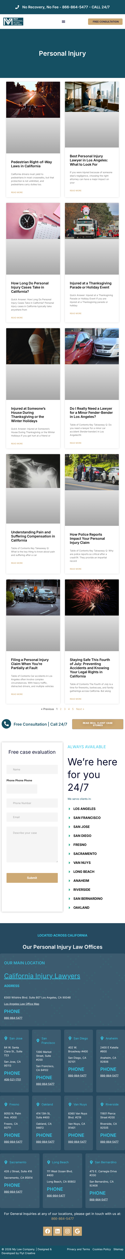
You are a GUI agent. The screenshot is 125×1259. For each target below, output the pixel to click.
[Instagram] (67, 1231)
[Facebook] (47, 1231)
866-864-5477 (13, 1018)
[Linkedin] (57, 1231)
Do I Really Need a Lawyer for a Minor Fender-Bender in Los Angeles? (91, 412)
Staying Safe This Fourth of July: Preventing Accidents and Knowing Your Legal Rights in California (90, 668)
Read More (17, 192)
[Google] (77, 1231)
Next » (80, 709)
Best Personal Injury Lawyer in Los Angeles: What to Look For (89, 160)
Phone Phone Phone (19, 780)
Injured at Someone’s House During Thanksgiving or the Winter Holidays (28, 414)
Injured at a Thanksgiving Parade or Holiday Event (90, 285)
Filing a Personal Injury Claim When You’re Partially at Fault (30, 664)
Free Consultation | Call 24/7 (40, 724)
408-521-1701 (12, 1079)
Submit (32, 878)
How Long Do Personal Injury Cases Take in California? (30, 287)
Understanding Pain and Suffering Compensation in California (33, 536)
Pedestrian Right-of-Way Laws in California (31, 164)
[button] (63, 21)
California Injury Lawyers (42, 976)
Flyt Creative (27, 1253)
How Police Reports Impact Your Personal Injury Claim (87, 538)
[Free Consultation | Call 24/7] (6, 724)
